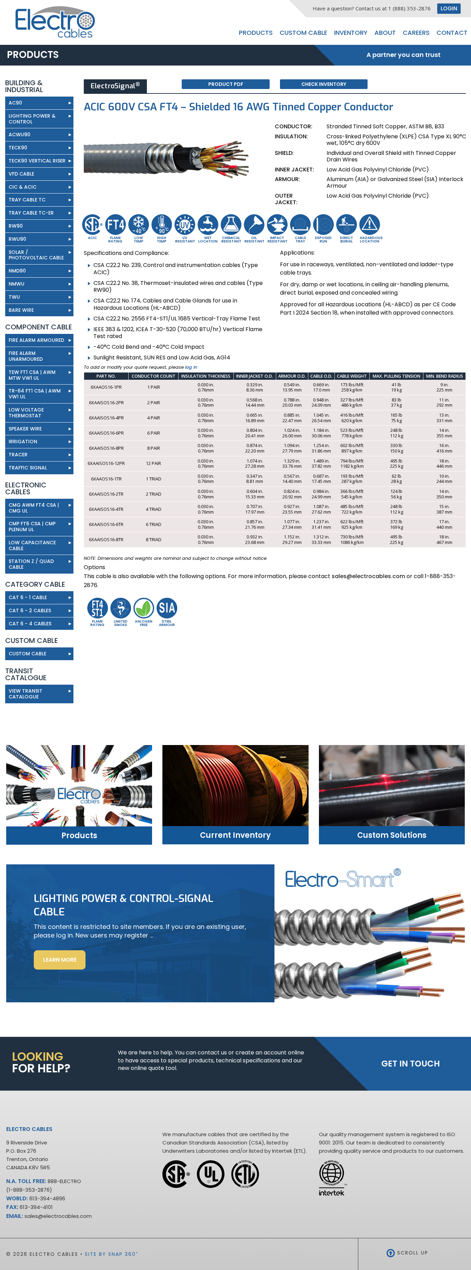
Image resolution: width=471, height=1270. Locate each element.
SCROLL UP (411, 1252)
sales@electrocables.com (368, 576)
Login (449, 8)
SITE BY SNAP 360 (111, 1254)
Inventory (351, 32)
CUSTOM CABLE (27, 653)
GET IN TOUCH (410, 1063)
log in (191, 367)
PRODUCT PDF (225, 84)
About (385, 32)
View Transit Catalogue (40, 693)
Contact (452, 32)
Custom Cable (303, 32)
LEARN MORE (64, 962)
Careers (416, 32)
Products (256, 32)
